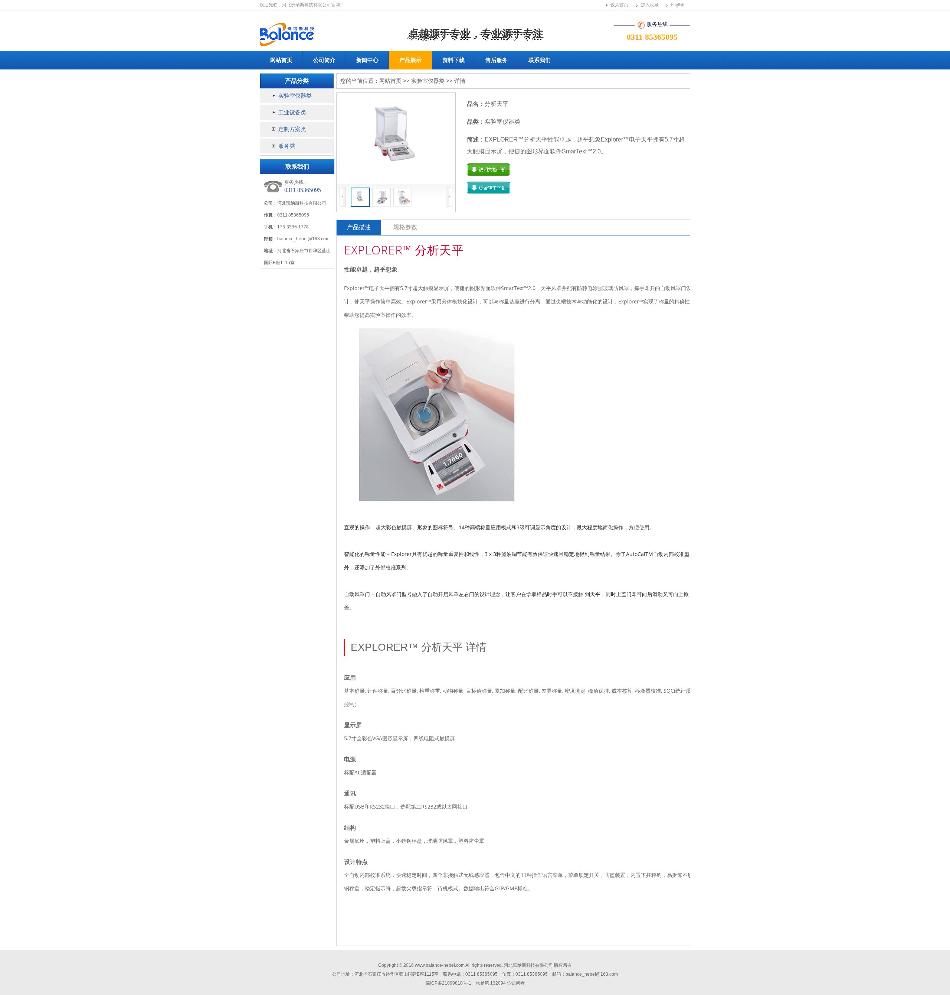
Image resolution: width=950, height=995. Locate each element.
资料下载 (453, 60)
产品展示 (410, 60)
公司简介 (324, 60)
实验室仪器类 (294, 95)
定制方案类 (291, 129)
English (677, 4)
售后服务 (496, 60)
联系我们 (539, 60)
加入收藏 (650, 4)
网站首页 (281, 60)
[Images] (396, 138)
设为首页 (619, 4)
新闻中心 (367, 60)
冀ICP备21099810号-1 (448, 983)
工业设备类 (291, 112)
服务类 (286, 146)
